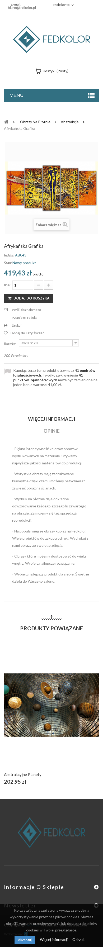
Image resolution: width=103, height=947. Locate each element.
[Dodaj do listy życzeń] (52, 711)
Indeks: (9, 255)
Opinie (52, 431)
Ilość (7, 285)
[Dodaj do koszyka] (39, 711)
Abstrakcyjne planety (22, 774)
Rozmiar (10, 344)
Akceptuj (25, 940)
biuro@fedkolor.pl (22, 8)
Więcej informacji (54, 939)
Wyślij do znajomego (26, 310)
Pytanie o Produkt (24, 318)
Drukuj (16, 325)
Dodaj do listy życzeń (28, 333)
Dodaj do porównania (64, 711)
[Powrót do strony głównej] (6, 121)
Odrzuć (78, 939)
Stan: (8, 262)
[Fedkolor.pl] (51, 39)
